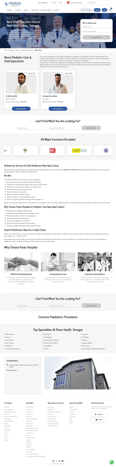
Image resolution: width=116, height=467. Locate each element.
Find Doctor (6, 407)
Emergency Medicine (87, 343)
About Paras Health (76, 403)
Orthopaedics (8, 346)
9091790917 (79, 2)
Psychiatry (46, 349)
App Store (100, 419)
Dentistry (28, 435)
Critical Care (85, 334)
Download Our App (97, 403)
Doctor (17, 50)
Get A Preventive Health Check (10, 416)
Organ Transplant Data (52, 421)
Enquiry (71, 423)
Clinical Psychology (30, 438)
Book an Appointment (8, 409)
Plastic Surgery (29, 426)
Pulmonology (85, 337)
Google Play (100, 414)
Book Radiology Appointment (10, 412)
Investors (72, 412)
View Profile (23, 102)
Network (6, 423)
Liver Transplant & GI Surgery (32, 454)
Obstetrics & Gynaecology (12, 349)
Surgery (5, 440)
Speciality (17, 10)
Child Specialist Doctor (27, 50)
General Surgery (47, 337)
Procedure (6, 433)
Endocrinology (85, 346)
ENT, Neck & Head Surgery (50, 343)
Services (26, 10)
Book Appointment (21, 109)
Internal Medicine (47, 346)
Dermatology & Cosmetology (51, 340)
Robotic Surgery (7, 419)
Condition (6, 438)
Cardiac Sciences (9, 334)
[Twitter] (56, 461)
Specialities (29, 403)
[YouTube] (62, 461)
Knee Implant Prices (52, 416)
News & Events (51, 409)
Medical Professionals (52, 426)
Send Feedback (7, 430)
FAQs (71, 419)
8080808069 (43, 3)
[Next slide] (111, 270)
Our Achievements (73, 409)
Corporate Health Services (53, 423)
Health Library (35, 10)
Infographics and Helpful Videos (54, 412)
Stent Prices (50, 414)
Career (60, 3)
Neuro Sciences (9, 340)
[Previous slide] (4, 270)
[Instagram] (59, 461)
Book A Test (6, 414)
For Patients (8, 403)
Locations (9, 10)
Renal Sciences (47, 334)
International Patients (46, 10)
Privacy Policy (73, 416)
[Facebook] (53, 461)
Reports (97, 10)
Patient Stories (7, 426)
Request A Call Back (86, 10)
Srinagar (11, 50)
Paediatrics (84, 340)
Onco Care (8, 337)
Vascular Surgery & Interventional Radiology (93, 349)
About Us (54, 3)
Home (5, 50)
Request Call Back (96, 37)
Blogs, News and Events (56, 403)
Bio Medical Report (52, 419)
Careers (71, 421)
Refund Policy (72, 414)
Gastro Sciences (9, 343)
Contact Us (57, 10)
